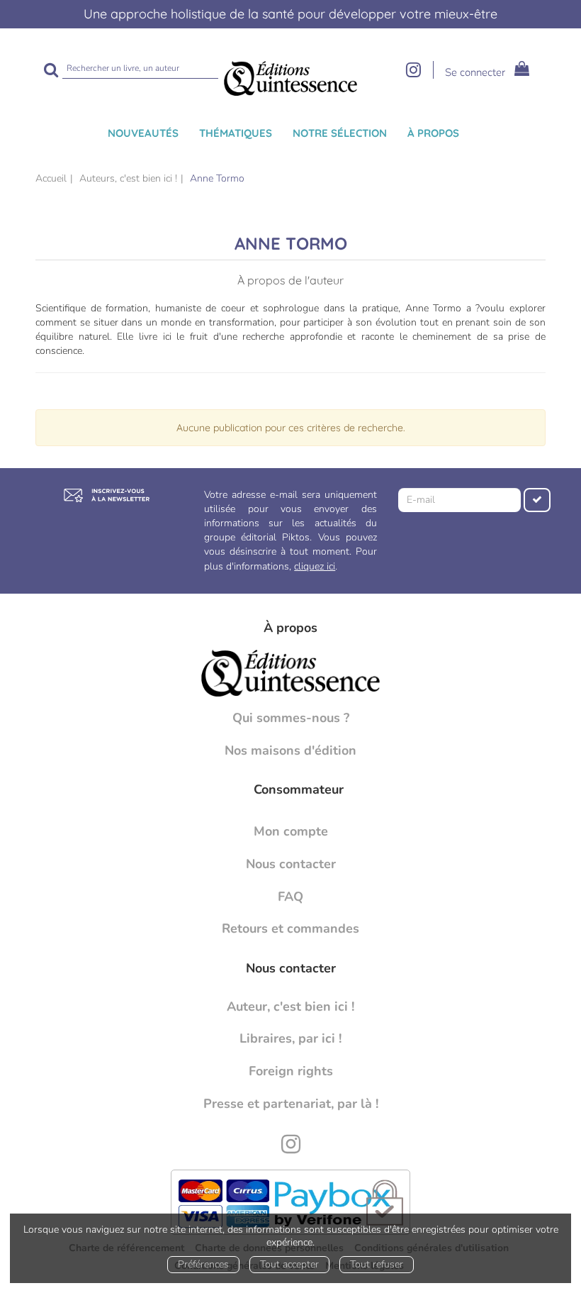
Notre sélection (340, 133)
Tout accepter (289, 1264)
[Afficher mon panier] (518, 70)
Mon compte (291, 831)
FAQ (290, 896)
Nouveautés (143, 133)
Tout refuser (376, 1264)
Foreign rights (291, 1071)
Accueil (51, 178)
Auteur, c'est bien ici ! (290, 1006)
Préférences (203, 1264)
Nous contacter (291, 863)
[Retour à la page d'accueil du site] (290, 78)
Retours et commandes (290, 928)
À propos (433, 133)
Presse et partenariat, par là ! (290, 1103)
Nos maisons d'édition (290, 750)
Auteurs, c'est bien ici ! (128, 178)
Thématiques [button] (235, 133)
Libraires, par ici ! (290, 1038)
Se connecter (475, 72)
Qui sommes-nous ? (290, 717)
